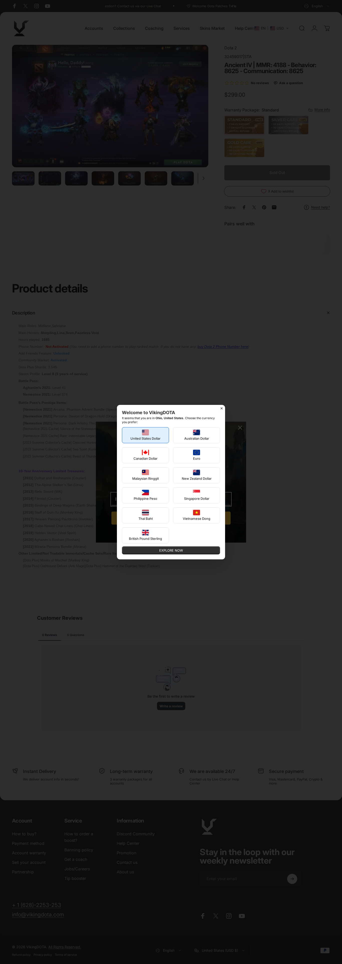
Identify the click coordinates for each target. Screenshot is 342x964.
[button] (145, 435)
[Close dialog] (221, 408)
